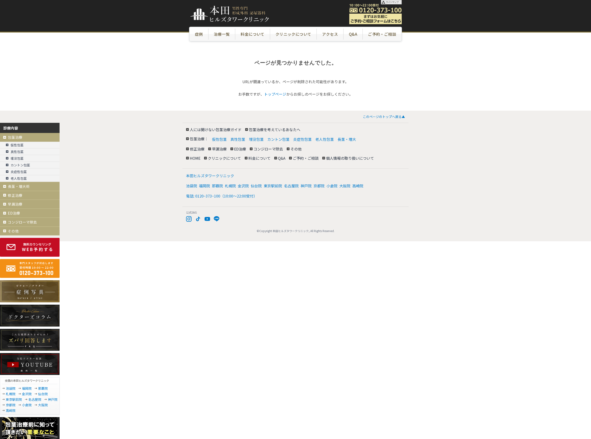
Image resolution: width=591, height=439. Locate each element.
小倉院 (332, 186)
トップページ (275, 94)
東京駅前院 (273, 186)
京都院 (319, 186)
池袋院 (191, 186)
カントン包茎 (278, 139)
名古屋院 (291, 186)
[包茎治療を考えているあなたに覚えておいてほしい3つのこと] (30, 428)
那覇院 (217, 186)
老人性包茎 (324, 139)
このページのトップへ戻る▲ (384, 116)
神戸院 (306, 186)
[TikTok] (198, 219)
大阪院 (344, 186)
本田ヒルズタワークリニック (210, 175)
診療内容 (10, 128)
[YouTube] (207, 219)
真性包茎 (237, 139)
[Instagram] (189, 219)
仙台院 (256, 186)
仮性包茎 (219, 139)
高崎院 (357, 186)
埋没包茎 (256, 139)
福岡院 (204, 186)
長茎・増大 (347, 139)
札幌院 (230, 186)
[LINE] (216, 219)
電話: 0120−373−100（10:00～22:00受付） (221, 196)
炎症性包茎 (302, 139)
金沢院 (243, 186)
